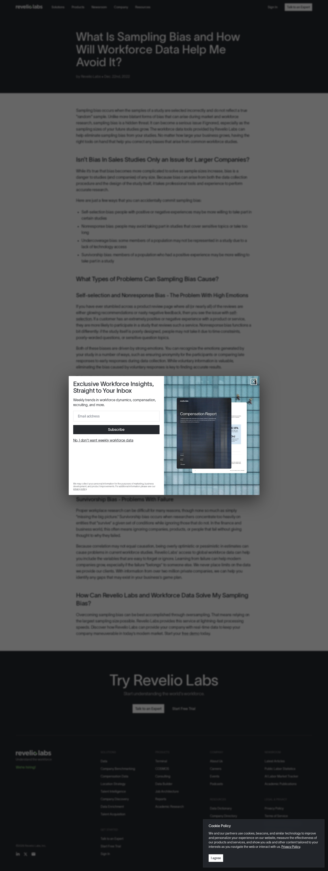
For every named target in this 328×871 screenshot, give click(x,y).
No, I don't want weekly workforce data (103, 440)
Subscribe (116, 429)
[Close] (253, 382)
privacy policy (80, 489)
